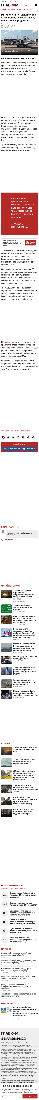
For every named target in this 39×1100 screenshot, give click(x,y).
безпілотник (14, 430)
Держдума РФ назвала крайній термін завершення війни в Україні (17, 954)
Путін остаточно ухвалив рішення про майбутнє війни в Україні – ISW (23, 931)
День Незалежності (24, 9)
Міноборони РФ (25, 430)
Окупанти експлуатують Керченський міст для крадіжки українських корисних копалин (24, 647)
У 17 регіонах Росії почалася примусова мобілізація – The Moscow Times (25, 788)
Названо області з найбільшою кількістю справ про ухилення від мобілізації (23, 922)
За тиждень (5, 888)
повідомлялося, (11, 342)
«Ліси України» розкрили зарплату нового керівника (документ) (18, 995)
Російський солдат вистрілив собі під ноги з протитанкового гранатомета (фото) (25, 800)
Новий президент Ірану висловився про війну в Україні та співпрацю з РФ (25, 693)
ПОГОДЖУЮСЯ (30, 1096)
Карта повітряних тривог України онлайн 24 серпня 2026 (23, 904)
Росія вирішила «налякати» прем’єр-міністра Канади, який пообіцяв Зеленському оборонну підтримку (24, 633)
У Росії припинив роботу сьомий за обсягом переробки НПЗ (25, 761)
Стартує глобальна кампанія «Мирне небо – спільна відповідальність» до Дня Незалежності (25, 1011)
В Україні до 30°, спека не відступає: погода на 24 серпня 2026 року (16, 970)
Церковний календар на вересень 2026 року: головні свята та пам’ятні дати (22, 913)
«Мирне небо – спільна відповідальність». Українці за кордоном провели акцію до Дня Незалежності (24, 775)
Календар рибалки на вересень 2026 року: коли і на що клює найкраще (23, 940)
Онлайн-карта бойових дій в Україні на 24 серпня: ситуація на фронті (23, 895)
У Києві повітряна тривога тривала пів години (22, 607)
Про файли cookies (7, 1096)
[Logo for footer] (9, 1034)
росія (7, 430)
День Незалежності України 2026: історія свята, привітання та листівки (18, 977)
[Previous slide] (33, 9)
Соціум (5, 743)
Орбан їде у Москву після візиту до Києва (25, 657)
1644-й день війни (8, 9)
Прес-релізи (8, 1003)
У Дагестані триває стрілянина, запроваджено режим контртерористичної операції (23, 594)
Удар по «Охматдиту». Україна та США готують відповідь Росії (24, 682)
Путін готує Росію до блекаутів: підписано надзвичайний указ (23, 811)
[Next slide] (37, 9)
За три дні (14, 888)
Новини (6, 949)
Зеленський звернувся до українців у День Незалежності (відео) (19, 962)
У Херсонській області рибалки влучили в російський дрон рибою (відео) (24, 670)
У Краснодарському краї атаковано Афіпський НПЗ (25, 749)
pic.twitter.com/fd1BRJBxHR (25, 220)
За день (23, 888)
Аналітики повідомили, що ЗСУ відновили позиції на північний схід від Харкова (24, 619)
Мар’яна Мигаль (6, 24)
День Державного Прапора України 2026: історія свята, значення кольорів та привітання (18, 986)
